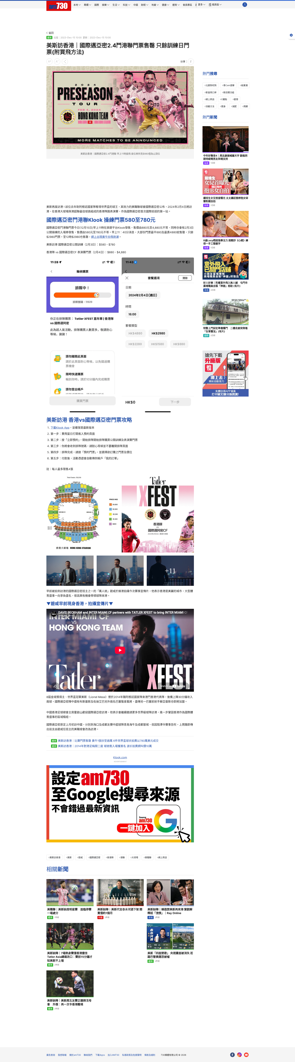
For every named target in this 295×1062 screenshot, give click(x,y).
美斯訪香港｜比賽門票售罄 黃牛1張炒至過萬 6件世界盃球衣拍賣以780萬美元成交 (108, 740)
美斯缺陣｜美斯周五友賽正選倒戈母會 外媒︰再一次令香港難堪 (69, 1002)
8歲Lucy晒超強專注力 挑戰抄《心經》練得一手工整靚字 (225, 242)
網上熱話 (162, 857)
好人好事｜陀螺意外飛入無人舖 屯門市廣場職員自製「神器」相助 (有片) (225, 284)
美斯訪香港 (55, 857)
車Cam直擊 (228, 85)
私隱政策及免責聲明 (132, 1055)
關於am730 (75, 1055)
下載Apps (100, 1055)
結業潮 (244, 85)
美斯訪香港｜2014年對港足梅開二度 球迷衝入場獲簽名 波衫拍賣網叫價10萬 (105, 746)
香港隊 (110, 857)
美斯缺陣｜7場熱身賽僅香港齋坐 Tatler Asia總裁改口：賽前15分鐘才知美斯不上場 (69, 957)
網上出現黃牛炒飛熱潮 (105, 236)
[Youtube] (246, 1054)
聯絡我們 (88, 1055)
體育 (49, 37)
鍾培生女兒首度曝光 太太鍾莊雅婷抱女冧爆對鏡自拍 (225, 199)
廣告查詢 (50, 1055)
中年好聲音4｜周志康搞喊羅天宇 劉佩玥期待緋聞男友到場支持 (225, 157)
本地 (150, 917)
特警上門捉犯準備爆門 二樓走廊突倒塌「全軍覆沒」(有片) (225, 330)
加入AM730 (113, 1055)
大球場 (135, 857)
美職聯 (148, 857)
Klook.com (120, 757)
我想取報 (62, 1055)
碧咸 (80, 857)
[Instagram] (239, 1054)
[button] (202, 4)
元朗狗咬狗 (211, 85)
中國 (100, 917)
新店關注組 (228, 92)
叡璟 (236, 99)
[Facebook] (232, 1054)
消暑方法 (210, 106)
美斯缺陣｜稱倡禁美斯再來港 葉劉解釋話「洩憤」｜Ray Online (170, 911)
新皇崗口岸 (211, 92)
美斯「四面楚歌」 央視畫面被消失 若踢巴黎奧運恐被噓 (170, 955)
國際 (206, 335)
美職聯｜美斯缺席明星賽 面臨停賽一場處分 (69, 911)
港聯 (122, 857)
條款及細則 (149, 1055)
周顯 (246, 106)
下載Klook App (60, 427)
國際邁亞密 (95, 857)
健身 (223, 106)
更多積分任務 (163, 1042)
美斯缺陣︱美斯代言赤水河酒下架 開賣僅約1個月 (119, 911)
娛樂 (206, 163)
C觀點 (224, 99)
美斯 (69, 857)
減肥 (234, 106)
